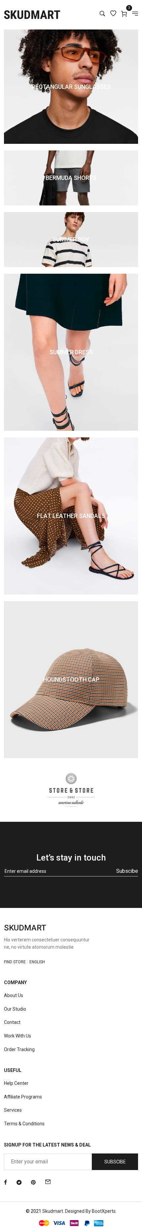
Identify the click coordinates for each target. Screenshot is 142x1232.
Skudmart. (53, 1211)
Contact (12, 1022)
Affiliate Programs (23, 1096)
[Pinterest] (33, 1182)
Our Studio (15, 1009)
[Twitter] (19, 1182)
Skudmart (25, 927)
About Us (13, 995)
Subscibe (127, 871)
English (37, 962)
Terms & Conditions (24, 1123)
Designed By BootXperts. (91, 1211)
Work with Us (17, 1035)
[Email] (48, 1182)
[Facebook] (5, 1182)
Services (13, 1110)
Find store (15, 962)
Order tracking (19, 1049)
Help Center (16, 1083)
